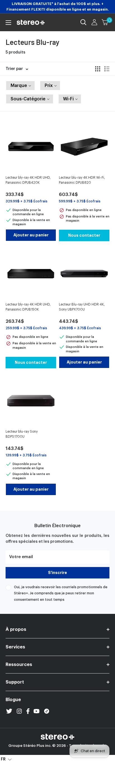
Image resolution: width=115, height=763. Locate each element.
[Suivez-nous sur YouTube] (36, 711)
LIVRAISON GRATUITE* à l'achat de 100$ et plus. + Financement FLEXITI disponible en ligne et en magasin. (57, 6)
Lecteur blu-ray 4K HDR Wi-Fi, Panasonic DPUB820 (82, 180)
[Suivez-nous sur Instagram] (19, 711)
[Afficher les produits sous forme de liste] (106, 68)
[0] (105, 22)
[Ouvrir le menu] (8, 22)
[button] (20, 85)
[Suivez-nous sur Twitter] (9, 711)
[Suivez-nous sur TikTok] (47, 711)
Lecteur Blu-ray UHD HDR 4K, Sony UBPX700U (82, 307)
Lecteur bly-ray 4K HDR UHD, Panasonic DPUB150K (28, 307)
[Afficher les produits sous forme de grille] (97, 68)
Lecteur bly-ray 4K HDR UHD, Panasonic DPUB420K (28, 180)
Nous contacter (84, 235)
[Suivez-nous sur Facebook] (28, 711)
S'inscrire (57, 573)
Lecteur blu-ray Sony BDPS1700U (22, 434)
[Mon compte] (94, 22)
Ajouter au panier (31, 235)
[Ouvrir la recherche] (83, 22)
